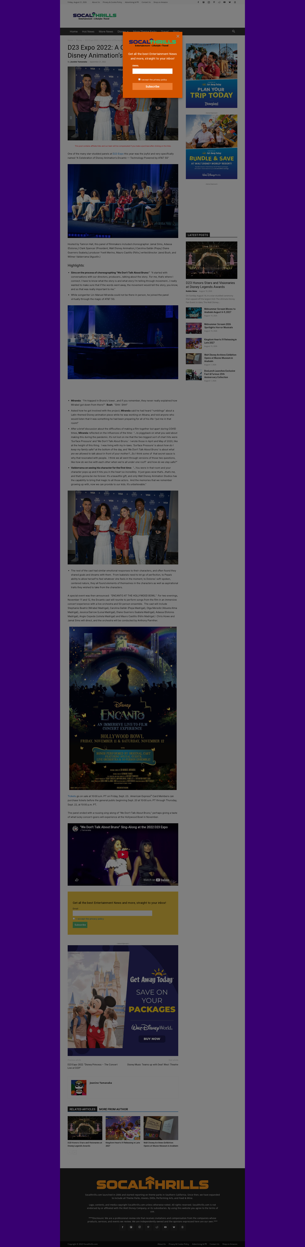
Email (135, 65)
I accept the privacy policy (154, 79)
